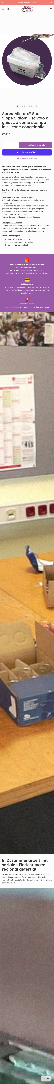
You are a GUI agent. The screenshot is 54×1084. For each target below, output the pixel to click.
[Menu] (3, 9)
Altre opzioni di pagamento (27, 158)
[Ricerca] (8, 9)
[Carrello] (51, 9)
